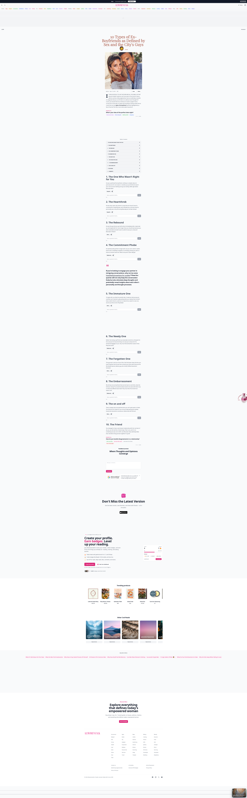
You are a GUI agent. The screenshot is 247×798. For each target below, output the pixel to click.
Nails (86, 8)
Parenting (114, 8)
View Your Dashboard (104, 564)
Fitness (26, 8)
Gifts (177, 8)
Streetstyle (100, 8)
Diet (104, 8)
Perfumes (40, 8)
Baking (181, 8)
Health (90, 8)
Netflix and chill (125, 114)
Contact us (113, 765)
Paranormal (95, 8)
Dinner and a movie (110, 114)
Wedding (69, 8)
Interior (122, 8)
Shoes (139, 8)
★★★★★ (243, 29)
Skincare (153, 8)
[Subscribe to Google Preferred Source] (113, 477)
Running (185, 8)
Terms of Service (114, 770)
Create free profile (90, 564)
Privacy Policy (149, 767)
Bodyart (10, 8)
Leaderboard (146, 559)
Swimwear (149, 8)
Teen (45, 8)
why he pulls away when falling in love (210, 657)
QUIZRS (140, 116)
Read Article (97, 642)
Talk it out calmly (109, 441)
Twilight (65, 8)
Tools (112, 757)
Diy (36, 8)
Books (74, 8)
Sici (108, 91)
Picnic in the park (118, 114)
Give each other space (118, 441)
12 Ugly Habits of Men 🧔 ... (168, 657)
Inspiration (143, 8)
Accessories (15, 8)
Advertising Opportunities (116, 767)
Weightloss (49, 8)
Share (139, 91)
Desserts (60, 8)
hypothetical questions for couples (118, 275)
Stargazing (132, 114)
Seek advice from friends (127, 441)
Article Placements (150, 765)
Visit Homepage (123, 721)
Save (134, 91)
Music (189, 8)
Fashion (134, 8)
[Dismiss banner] (139, 476)
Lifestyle (130, 8)
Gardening (109, 8)
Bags (6, 8)
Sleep (174, 8)
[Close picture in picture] (233, 789)
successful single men (153, 657)
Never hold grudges (110, 443)
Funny (126, 8)
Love (57, 8)
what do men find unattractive (54, 657)
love (3, 29)
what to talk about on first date (35, 657)
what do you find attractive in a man (187, 657)
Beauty (193, 8)
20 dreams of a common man (97, 657)
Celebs (162, 8)
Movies (3, 8)
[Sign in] (245, 5)
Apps (166, 8)
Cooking (158, 8)
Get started (158, 559)
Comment (109, 471)
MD (117, 91)
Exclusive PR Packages (133, 767)
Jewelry (82, 8)
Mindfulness (21, 8)
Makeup (170, 8)
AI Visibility (131, 765)
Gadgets (78, 8)
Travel (118, 8)
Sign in (108, 567)
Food (53, 8)
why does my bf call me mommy (116, 657)
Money (33, 8)
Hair (30, 8)
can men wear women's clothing (136, 657)
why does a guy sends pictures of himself (76, 657)
